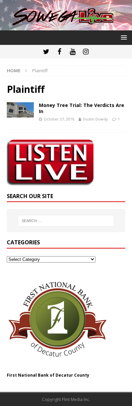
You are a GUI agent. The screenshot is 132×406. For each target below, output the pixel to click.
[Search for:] (66, 220)
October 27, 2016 (59, 118)
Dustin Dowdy (95, 118)
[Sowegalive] (66, 26)
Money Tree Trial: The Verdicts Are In (81, 108)
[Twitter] (46, 51)
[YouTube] (73, 51)
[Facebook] (59, 51)
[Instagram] (86, 51)
